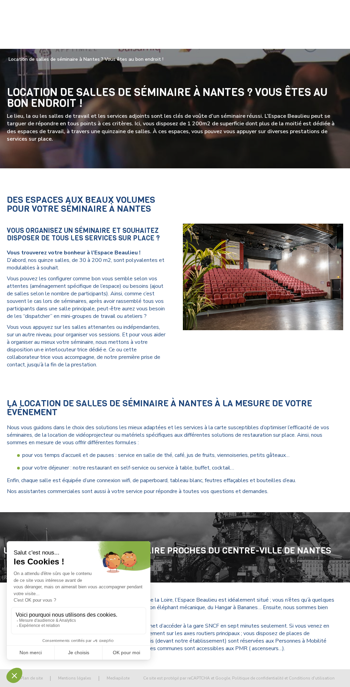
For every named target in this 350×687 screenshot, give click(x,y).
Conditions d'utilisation (312, 678)
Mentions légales (74, 678)
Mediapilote (118, 678)
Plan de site (32, 678)
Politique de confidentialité (257, 678)
